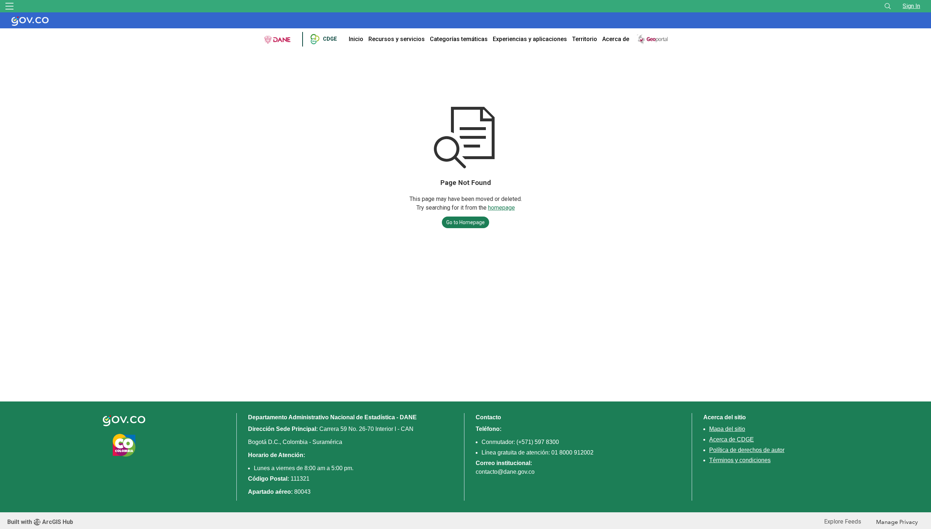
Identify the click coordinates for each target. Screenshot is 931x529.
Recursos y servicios (396, 39)
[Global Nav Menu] (9, 6)
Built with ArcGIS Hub (40, 521)
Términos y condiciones (740, 460)
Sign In (911, 6)
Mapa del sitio (727, 429)
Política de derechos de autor (746, 450)
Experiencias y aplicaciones (530, 39)
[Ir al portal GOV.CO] (32, 20)
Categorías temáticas (459, 39)
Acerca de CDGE (731, 439)
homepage (501, 207)
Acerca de (615, 39)
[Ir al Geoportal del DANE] (653, 38)
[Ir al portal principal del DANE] (277, 39)
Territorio (584, 39)
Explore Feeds (842, 521)
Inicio (356, 39)
